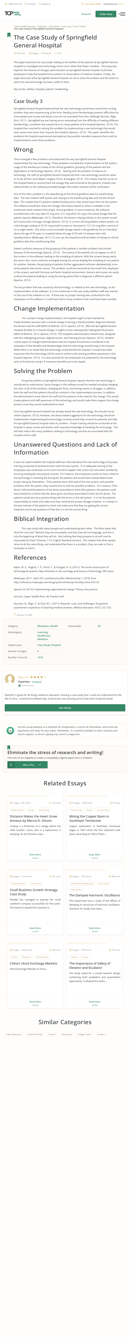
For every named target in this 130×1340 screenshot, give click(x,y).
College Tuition (84, 1034)
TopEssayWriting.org (25, 26)
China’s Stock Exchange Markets (33, 963)
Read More (35, 854)
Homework (67, 1034)
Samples (42, 26)
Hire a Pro (28, 764)
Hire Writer (65, 707)
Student (101, 1034)
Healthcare (43, 635)
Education (54, 26)
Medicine (42, 639)
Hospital (56, 645)
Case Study (79, 26)
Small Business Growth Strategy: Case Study (34, 892)
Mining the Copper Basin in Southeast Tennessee (89, 818)
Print (59, 53)
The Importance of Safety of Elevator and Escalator (89, 965)
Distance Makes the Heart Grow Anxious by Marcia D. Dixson (33, 818)
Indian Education (13, 1034)
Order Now (106, 14)
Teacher (52, 1034)
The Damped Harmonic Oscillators (94, 895)
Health (54, 626)
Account (86, 13)
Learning (66, 26)
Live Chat (31, 4)
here (120, 4)
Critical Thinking (34, 1034)
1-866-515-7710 (15, 4)
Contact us (46, 4)
